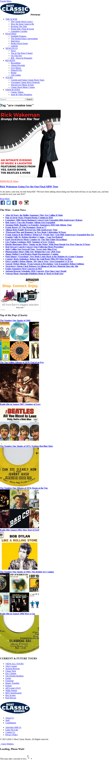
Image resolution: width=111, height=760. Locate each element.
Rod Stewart (10, 698)
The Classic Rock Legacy (22, 21)
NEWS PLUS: (6, 181)
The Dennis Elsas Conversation (24, 38)
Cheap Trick (10, 671)
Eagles (8, 678)
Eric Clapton (10, 673)
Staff (7, 720)
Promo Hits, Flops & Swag (22, 29)
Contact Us (10, 732)
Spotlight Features (18, 36)
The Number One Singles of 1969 (15, 320)
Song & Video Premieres (21, 94)
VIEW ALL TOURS (14, 664)
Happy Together (12, 683)
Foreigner (9, 681)
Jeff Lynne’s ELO (13, 688)
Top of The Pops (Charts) (22, 53)
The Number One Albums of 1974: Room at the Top (24, 488)
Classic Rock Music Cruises (23, 87)
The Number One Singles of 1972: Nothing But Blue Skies (26, 446)
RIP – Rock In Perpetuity (21, 58)
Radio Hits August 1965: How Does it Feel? (19, 530)
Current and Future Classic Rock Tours (27, 80)
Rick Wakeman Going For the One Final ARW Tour (29, 186)
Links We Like (11, 730)
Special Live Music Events (22, 85)
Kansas (8, 685)
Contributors (10, 723)
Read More (5, 199)
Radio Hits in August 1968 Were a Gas (17, 614)
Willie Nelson (11, 690)
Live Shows (16, 68)
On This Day (16, 55)
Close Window (7, 744)
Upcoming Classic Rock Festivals (25, 82)
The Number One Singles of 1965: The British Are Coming (27, 572)
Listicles (14, 46)
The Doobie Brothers (14, 676)
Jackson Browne (12, 668)
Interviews (15, 41)
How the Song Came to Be (22, 24)
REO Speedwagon (13, 693)
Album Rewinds (18, 65)
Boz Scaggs (10, 695)
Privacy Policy (11, 735)
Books (13, 72)
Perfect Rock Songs (19, 43)
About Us (9, 718)
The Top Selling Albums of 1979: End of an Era (22, 362)
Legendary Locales (19, 31)
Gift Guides (16, 75)
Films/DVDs (16, 70)
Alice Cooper (11, 666)
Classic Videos (17, 92)
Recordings (16, 63)
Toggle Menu (6, 1)
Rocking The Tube (19, 26)
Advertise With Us (13, 727)
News (13, 51)
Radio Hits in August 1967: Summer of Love (20, 404)
